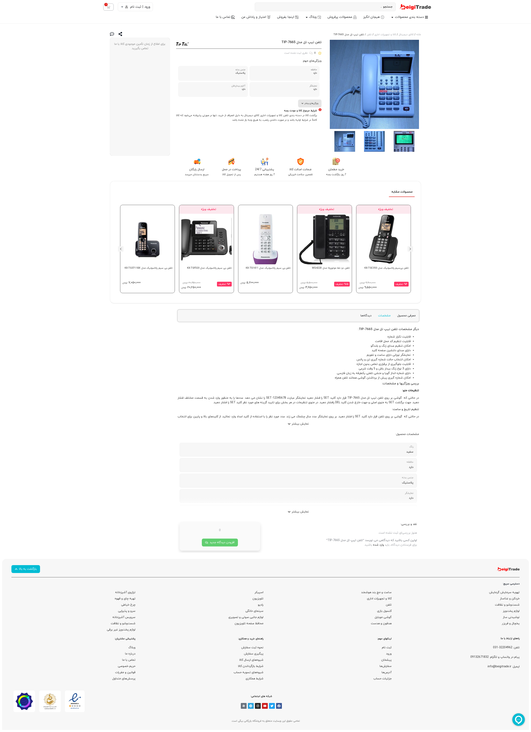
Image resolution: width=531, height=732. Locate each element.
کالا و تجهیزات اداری (385, 34)
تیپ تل (385, 329)
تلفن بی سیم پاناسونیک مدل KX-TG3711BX (149, 268)
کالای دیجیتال (406, 34)
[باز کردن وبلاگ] (306, 17)
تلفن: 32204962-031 (506, 647)
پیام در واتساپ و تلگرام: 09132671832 (495, 657)
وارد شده (378, 545)
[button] (410, 249)
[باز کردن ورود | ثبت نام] (122, 6)
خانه (418, 34)
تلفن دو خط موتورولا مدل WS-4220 (331, 268)
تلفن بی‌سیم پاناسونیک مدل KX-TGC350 (386, 268)
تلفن (369, 34)
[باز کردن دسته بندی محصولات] (392, 17)
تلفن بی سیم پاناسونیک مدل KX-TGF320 (209, 268)
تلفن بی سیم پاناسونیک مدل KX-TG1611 (268, 268)
